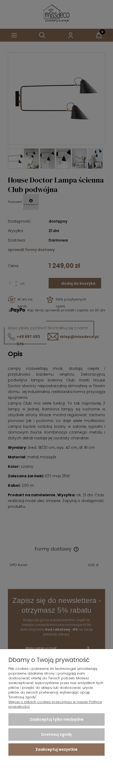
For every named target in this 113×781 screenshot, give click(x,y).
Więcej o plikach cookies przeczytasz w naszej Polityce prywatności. (55, 704)
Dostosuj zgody (56, 734)
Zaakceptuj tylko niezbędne (57, 719)
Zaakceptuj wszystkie (56, 749)
